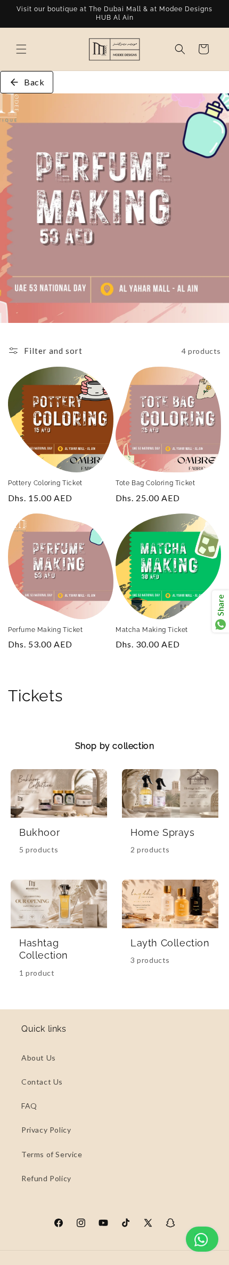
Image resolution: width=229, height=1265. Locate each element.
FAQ (29, 1105)
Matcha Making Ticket (152, 630)
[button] (21, 49)
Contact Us (42, 1081)
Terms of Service (52, 1154)
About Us (38, 1057)
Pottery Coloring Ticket (45, 483)
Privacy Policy (46, 1129)
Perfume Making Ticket (45, 630)
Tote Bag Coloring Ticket (155, 483)
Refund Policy (46, 1178)
